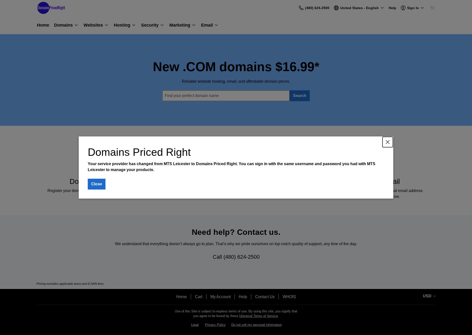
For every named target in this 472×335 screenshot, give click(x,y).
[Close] (387, 142)
